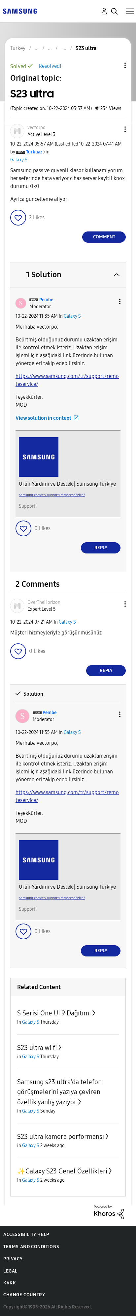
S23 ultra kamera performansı (60, 1137)
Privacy (12, 1259)
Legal (10, 1271)
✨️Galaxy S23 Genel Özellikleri (62, 1171)
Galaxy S (18, 160)
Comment (104, 237)
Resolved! (50, 66)
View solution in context (43, 418)
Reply (100, 548)
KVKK (9, 1283)
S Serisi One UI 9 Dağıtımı (54, 1013)
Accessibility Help (26, 1234)
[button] (114, 129)
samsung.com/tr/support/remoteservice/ (52, 495)
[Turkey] (20, 11)
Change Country (24, 1295)
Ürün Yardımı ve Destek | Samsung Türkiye (67, 484)
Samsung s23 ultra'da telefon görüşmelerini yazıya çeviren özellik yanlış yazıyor (59, 1092)
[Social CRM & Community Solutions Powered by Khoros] (109, 1212)
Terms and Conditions (31, 1246)
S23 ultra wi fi (37, 1048)
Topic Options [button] (114, 65)
